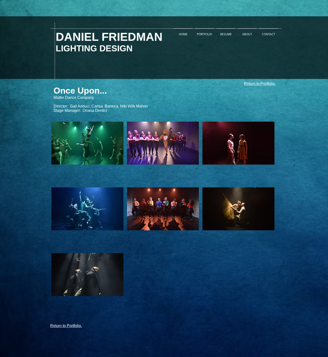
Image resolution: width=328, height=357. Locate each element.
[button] (87, 153)
